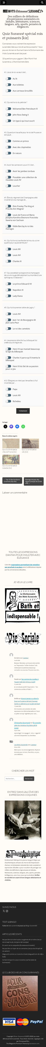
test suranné (12, 926)
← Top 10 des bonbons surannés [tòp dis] (12, 480)
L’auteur (25, 658)
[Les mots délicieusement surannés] (23, 9)
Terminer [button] (23, 411)
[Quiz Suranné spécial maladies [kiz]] (10, 459)
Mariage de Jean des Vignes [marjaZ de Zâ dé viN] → (33, 481)
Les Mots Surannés (21, 745)
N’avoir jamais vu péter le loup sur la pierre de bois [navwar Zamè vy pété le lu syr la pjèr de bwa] (27, 701)
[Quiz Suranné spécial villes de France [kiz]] (10, 443)
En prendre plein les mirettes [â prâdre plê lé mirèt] (27, 725)
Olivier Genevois (18, 1036)
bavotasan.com (34, 1044)
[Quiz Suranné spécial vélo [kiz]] (30, 443)
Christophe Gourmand (22, 723)
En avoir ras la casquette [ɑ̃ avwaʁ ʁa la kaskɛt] (18, 945)
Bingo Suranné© (31, 926)
